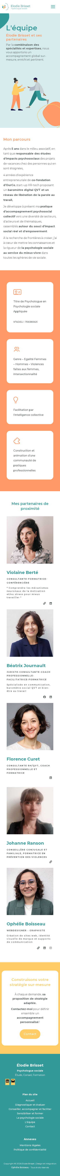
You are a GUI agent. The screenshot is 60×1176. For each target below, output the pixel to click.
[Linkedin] (50, 603)
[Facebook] (44, 697)
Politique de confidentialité (30, 1149)
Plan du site (30, 1094)
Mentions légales (30, 1145)
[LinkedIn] (7, 1082)
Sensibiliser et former (30, 1113)
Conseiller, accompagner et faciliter (30, 1109)
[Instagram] (50, 948)
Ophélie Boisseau (20, 1167)
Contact (30, 1126)
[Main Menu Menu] (54, 7)
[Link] (44, 603)
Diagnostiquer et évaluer (30, 1104)
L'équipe (30, 1122)
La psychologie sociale (30, 1117)
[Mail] (13, 1082)
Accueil (30, 1100)
